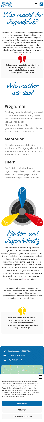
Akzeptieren (22, 403)
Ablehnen (22, 410)
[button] (40, 377)
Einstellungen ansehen (22, 416)
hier (25, 279)
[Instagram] (41, 4)
